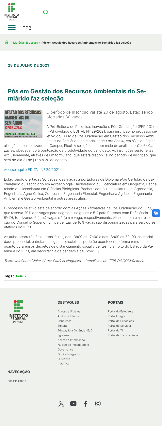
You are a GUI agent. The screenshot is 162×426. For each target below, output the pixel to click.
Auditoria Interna (68, 316)
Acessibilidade (17, 380)
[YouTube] (73, 403)
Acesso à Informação (71, 340)
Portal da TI (115, 330)
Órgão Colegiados (69, 354)
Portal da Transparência (123, 335)
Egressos (63, 335)
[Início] (12, 20)
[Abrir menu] (12, 27)
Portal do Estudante (120, 311)
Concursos (64, 321)
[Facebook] (85, 403)
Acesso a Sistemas (70, 311)
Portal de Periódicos (121, 321)
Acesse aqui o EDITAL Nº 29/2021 (32, 170)
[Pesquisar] (45, 12)
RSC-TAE (63, 363)
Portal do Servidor (119, 325)
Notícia (21, 276)
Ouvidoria (64, 359)
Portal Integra (116, 316)
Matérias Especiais (25, 42)
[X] (61, 403)
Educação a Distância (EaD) (75, 330)
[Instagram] (98, 403)
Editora (62, 325)
